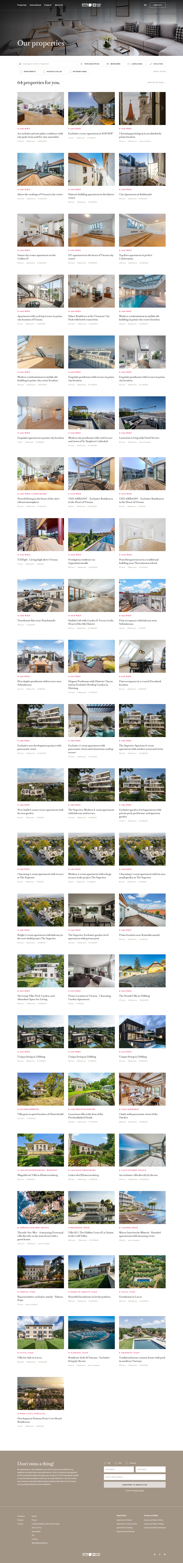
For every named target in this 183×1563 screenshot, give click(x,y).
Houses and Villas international (155, 1528)
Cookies (35, 1539)
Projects (48, 5)
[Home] (91, 5)
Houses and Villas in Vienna (153, 1520)
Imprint (34, 1516)
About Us (59, 5)
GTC (33, 1535)
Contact (157, 5)
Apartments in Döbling (124, 1528)
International (35, 5)
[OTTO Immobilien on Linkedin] (165, 1554)
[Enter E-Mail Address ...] (135, 1477)
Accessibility (36, 1531)
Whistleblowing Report (40, 1543)
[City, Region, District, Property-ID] (46, 64)
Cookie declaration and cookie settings (46, 1524)
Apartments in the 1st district (127, 1524)
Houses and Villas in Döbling (154, 1524)
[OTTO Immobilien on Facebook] (154, 1554)
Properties (21, 5)
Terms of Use (36, 1528)
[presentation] (60, 108)
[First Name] (119, 1469)
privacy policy (139, 1490)
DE (145, 5)
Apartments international (125, 1531)
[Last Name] (151, 1469)
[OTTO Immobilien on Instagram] (160, 1554)
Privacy (34, 1520)
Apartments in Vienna (124, 1520)
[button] (157, 83)
